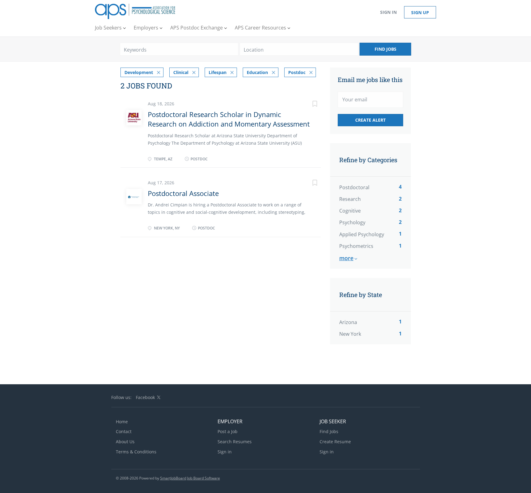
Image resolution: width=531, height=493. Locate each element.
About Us (125, 441)
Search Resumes (235, 441)
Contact (124, 431)
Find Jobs (385, 49)
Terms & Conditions (136, 452)
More (346, 258)
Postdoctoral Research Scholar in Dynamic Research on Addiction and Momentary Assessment (229, 119)
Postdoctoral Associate (183, 193)
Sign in (388, 12)
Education (257, 72)
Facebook (145, 397)
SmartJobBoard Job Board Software (190, 478)
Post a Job (228, 431)
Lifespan (217, 72)
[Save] (308, 104)
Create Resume (335, 441)
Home (122, 422)
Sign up (420, 12)
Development (138, 72)
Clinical (180, 72)
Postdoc (296, 72)
